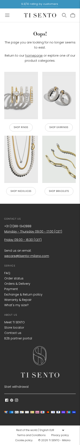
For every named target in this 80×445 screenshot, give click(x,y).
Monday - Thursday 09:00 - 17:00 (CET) (33, 231)
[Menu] (7, 15)
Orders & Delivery (17, 284)
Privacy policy (60, 435)
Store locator (14, 327)
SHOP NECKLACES (21, 191)
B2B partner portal (18, 338)
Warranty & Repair (18, 300)
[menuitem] (32, 435)
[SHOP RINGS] (21, 95)
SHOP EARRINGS (58, 127)
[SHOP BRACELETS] (59, 159)
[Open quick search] (64, 15)
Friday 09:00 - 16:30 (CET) (23, 240)
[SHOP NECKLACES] (21, 159)
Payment (11, 289)
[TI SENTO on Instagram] (16, 401)
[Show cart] (73, 15)
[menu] (40, 430)
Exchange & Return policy (23, 294)
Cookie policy (24, 440)
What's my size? (16, 305)
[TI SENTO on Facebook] (6, 401)
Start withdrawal (16, 387)
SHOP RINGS (21, 127)
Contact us (12, 333)
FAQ (7, 273)
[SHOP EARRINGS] (59, 95)
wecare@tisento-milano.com (26, 256)
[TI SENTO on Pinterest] (11, 401)
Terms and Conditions (31, 435)
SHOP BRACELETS (59, 191)
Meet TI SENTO (14, 322)
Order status (13, 278)
